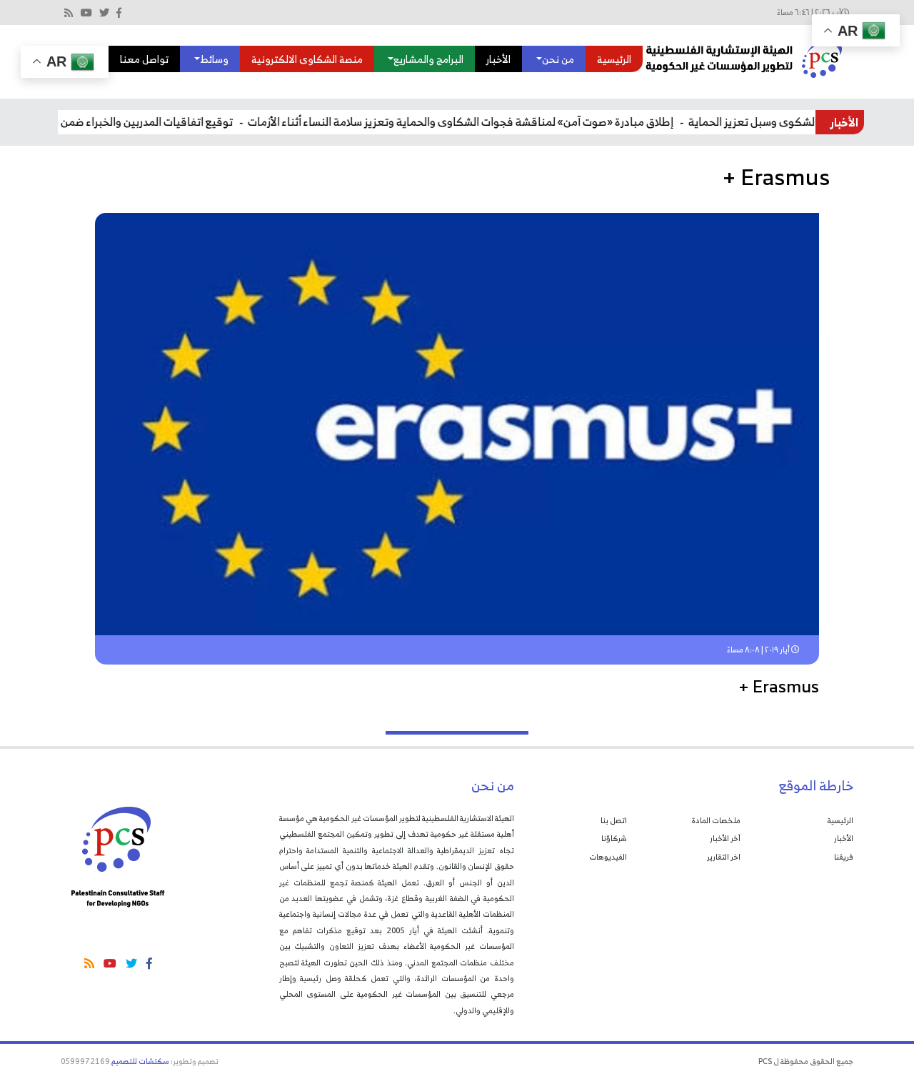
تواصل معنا (144, 59)
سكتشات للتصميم (140, 1061)
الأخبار (498, 59)
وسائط (214, 59)
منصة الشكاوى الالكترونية (307, 59)
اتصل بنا (614, 820)
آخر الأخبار (725, 838)
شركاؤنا (614, 838)
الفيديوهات (608, 857)
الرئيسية (614, 59)
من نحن (558, 59)
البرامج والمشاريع (428, 59)
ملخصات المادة (715, 820)
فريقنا (843, 857)
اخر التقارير (723, 857)
